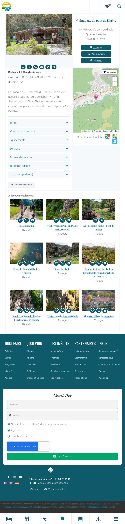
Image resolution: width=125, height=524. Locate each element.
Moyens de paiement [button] (22, 131)
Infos (103, 343)
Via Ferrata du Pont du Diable (62, 316)
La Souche (107, 504)
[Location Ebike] (26, 209)
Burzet (61, 504)
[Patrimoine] (62, 518)
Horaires (38, 489)
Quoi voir (34, 343)
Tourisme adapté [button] (20, 165)
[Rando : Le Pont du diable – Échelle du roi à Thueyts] (26, 300)
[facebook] (8, 477)
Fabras (75, 504)
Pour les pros (19, 436)
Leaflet (87, 131)
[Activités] (45, 518)
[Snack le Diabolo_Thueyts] (39, 15)
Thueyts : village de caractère (99, 316)
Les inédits (59, 343)
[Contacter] (41, 67)
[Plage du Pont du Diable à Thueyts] (26, 253)
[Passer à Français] (5, 483)
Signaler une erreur (23, 184)
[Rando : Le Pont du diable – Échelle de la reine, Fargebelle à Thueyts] (98, 253)
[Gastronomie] (27, 518)
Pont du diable (62, 269)
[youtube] (20, 477)
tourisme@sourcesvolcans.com (52, 483)
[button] (96, 97)
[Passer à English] (11, 483)
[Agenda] (80, 518)
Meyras (8, 507)
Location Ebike (26, 225)
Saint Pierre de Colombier (97, 507)
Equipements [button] (17, 140)
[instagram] (14, 477)
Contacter (98, 47)
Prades (62, 507)
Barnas (54, 504)
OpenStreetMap (101, 131)
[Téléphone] (35, 67)
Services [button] (15, 148)
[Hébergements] (9, 518)
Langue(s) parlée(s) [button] (21, 174)
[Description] (29, 67)
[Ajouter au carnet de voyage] (23, 67)
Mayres (116, 504)
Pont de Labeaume (49, 507)
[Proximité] (98, 518)
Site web (98, 60)
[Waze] (114, 141)
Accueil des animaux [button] (22, 157)
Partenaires (85, 343)
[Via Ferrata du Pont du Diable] (62, 300)
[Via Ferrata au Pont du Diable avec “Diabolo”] (62, 209)
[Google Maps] (107, 136)
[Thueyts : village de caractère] (98, 300)
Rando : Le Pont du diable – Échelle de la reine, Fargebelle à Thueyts (98, 273)
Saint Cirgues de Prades (75, 507)
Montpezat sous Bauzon (22, 507)
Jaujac (82, 504)
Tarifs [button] (13, 122)
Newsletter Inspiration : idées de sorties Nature (39, 424)
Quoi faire (13, 343)
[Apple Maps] (114, 136)
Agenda (15, 430)
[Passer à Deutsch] (17, 483)
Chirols (68, 504)
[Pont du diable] (62, 253)
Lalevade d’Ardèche (93, 504)
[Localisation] (48, 67)
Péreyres (37, 507)
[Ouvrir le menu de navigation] (116, 518)
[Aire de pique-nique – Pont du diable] (98, 209)
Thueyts (111, 507)
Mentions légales (56, 489)
